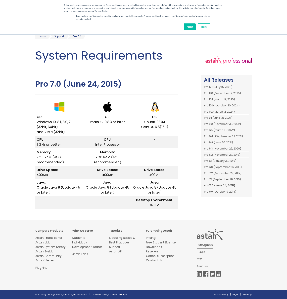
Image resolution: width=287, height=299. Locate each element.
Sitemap (247, 294)
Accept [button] (190, 26)
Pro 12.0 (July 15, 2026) (218, 87)
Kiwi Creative (120, 294)
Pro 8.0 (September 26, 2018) (223, 167)
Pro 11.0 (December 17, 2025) (222, 93)
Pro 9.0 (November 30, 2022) (222, 124)
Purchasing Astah (159, 231)
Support (59, 36)
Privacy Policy (221, 294)
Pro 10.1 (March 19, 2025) (219, 99)
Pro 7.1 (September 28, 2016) (222, 179)
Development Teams (87, 247)
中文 (199, 259)
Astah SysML (44, 251)
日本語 (201, 252)
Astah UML (42, 242)
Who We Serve (82, 231)
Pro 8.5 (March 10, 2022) (219, 130)
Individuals (80, 242)
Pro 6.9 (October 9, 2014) (220, 191)
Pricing (151, 238)
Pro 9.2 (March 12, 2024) (219, 111)
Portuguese (205, 245)
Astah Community (48, 256)
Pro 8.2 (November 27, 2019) (222, 154)
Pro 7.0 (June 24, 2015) (219, 185)
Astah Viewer (44, 260)
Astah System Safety (50, 247)
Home (42, 36)
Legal (235, 294)
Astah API (115, 251)
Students (78, 238)
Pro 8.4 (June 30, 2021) (218, 142)
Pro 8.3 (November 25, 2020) (222, 148)
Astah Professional (48, 238)
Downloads (154, 247)
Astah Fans (80, 254)
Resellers (152, 251)
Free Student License (161, 242)
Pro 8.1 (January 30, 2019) (220, 161)
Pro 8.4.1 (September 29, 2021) (223, 136)
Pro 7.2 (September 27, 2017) (223, 173)
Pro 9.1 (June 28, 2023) (218, 118)
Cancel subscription (160, 256)
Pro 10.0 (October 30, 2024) (222, 105)
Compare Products (49, 231)
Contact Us (154, 260)
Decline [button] (203, 26)
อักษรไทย (202, 266)
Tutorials (115, 231)
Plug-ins (41, 268)
